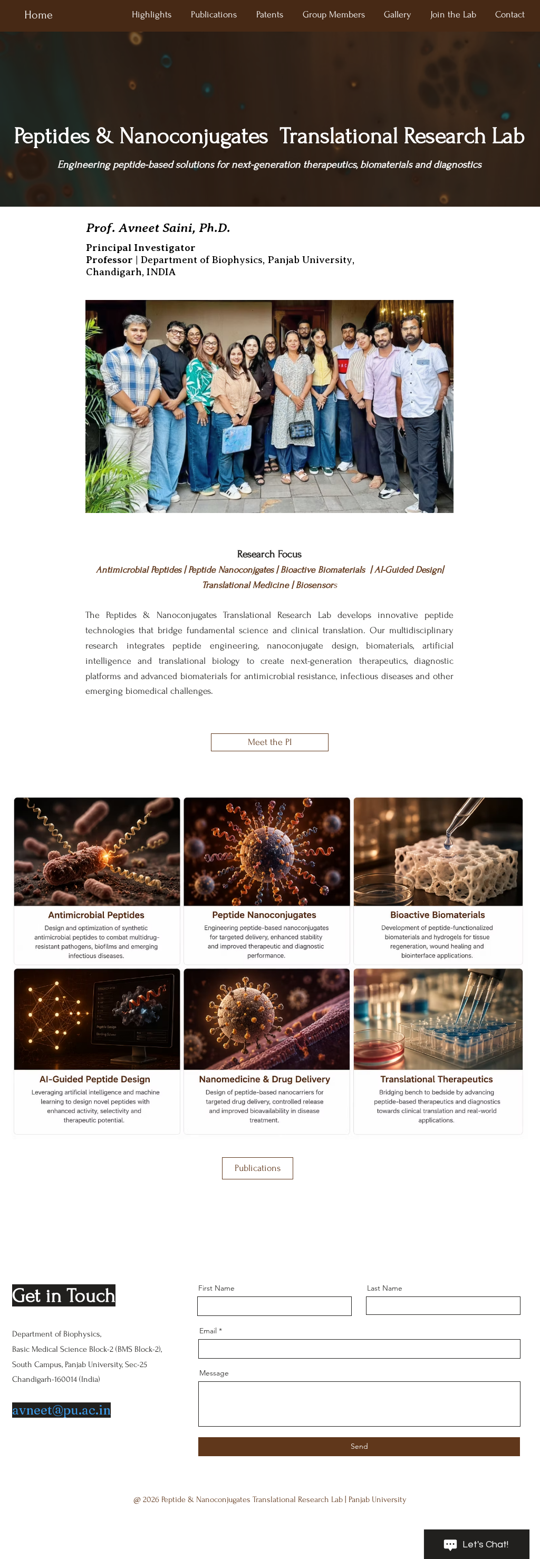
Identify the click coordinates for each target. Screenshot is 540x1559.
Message (214, 1373)
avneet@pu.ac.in (61, 1410)
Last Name (384, 1288)
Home (38, 14)
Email (208, 1330)
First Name (216, 1288)
